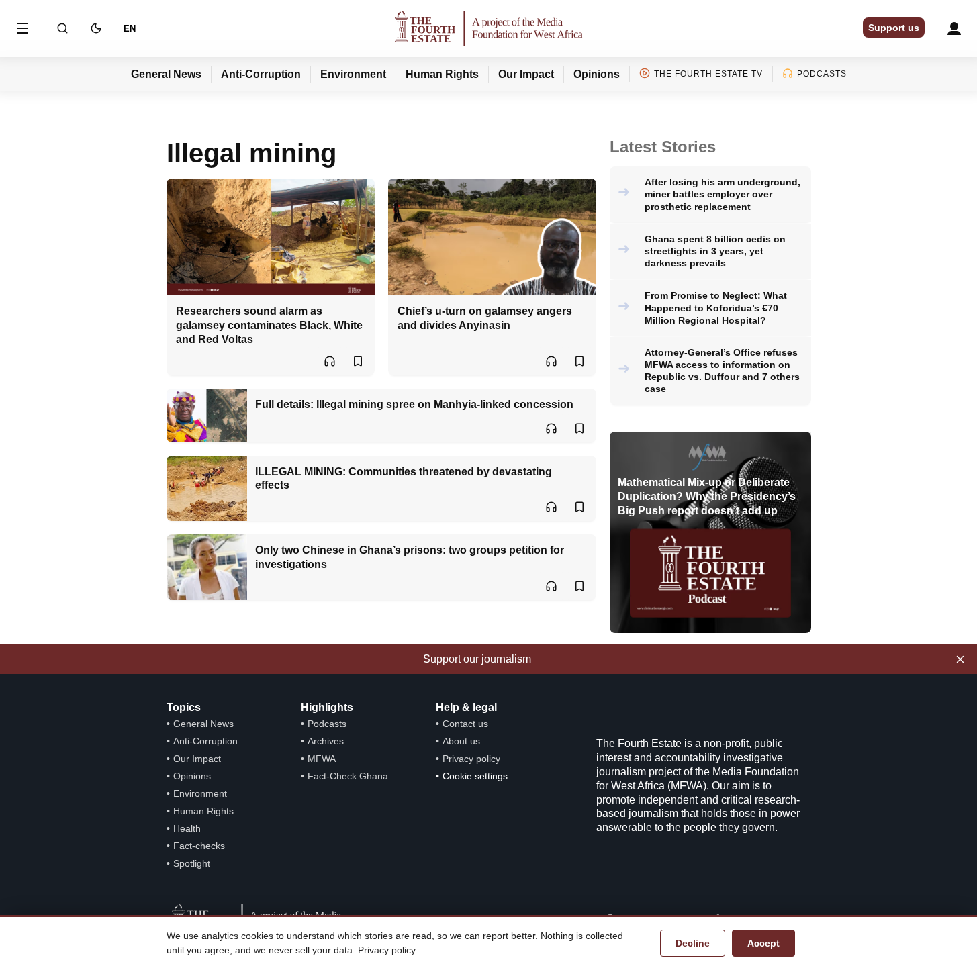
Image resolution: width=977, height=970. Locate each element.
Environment (353, 74)
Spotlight (191, 863)
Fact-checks (199, 845)
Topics (184, 707)
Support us (893, 27)
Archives (326, 741)
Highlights (327, 707)
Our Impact (526, 74)
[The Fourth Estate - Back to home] (489, 28)
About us (461, 741)
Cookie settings (475, 776)
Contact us (465, 723)
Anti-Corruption (261, 74)
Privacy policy (471, 758)
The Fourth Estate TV (708, 74)
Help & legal (466, 707)
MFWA (322, 758)
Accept (763, 943)
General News (166, 74)
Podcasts (822, 74)
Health (187, 828)
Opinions (596, 74)
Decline (693, 943)
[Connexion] (954, 28)
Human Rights (442, 74)
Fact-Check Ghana (348, 776)
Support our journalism (477, 659)
